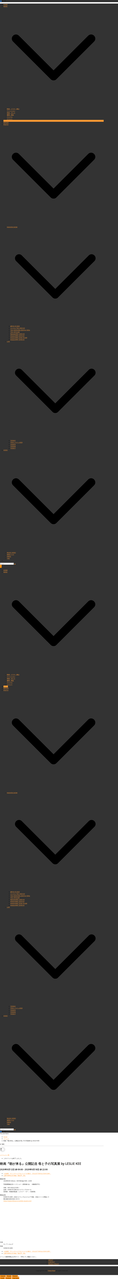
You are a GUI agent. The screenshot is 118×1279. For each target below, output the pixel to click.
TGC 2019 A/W (15, 332)
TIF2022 (13, 441)
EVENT (5, 121)
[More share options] (18, 1276)
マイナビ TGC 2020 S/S (17, 328)
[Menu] (1, 566)
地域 (2, 1144)
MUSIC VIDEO (11, 553)
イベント (9, 119)
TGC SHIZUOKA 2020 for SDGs (20, 330)
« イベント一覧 (4, 1155)
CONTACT (51, 1262)
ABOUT (50, 1260)
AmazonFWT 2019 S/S (17, 336)
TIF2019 (13, 444)
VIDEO (5, 450)
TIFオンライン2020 (16, 442)
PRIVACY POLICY (53, 1264)
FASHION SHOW (12, 227)
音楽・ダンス (11, 113)
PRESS (9, 557)
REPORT (6, 123)
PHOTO (5, 125)
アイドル (9, 117)
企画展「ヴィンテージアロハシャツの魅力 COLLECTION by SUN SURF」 (27, 1174)
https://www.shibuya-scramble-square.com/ (17, 1201)
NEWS (5, 6)
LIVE (8, 341)
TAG (8, 558)
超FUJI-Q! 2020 (15, 326)
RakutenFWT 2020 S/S (17, 334)
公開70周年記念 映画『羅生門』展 (14, 1175)
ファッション (11, 111)
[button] (53, 107)
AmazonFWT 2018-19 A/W (18, 338)
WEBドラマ (10, 555)
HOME (5, 4)
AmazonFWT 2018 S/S (17, 340)
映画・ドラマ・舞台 (13, 109)
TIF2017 (13, 448)
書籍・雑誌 (10, 115)
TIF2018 (13, 446)
